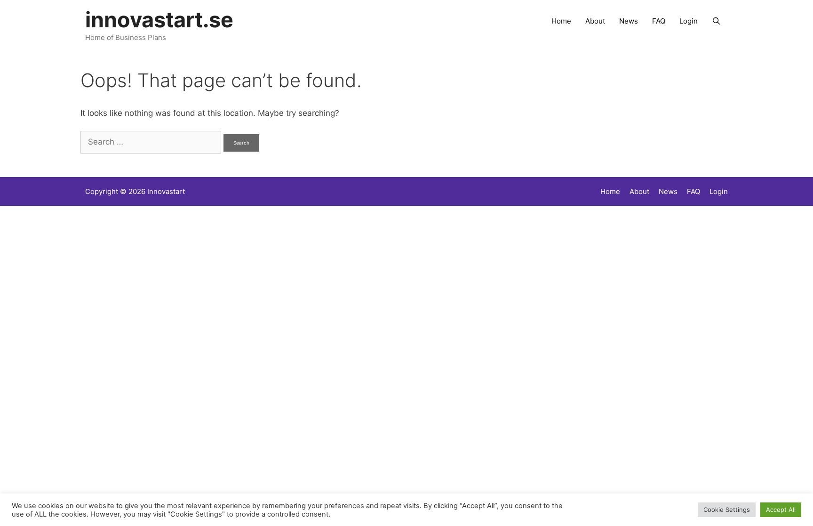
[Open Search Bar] (716, 21)
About (595, 20)
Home (561, 20)
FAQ (658, 20)
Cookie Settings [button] (726, 509)
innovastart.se (159, 19)
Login (688, 20)
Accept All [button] (781, 509)
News (628, 20)
